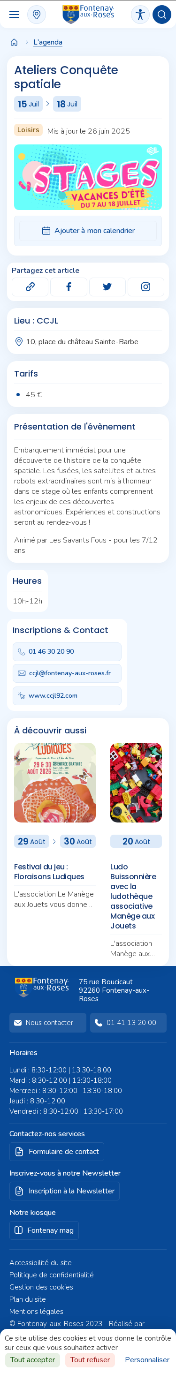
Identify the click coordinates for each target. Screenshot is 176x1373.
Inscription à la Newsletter (72, 1191)
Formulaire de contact (64, 1152)
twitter (107, 287)
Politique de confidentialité (51, 1275)
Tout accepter (32, 1360)
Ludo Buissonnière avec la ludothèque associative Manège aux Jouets (133, 896)
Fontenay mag (50, 1230)
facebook (68, 287)
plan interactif (36, 14)
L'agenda (47, 42)
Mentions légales (36, 1311)
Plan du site (27, 1299)
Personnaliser (147, 1360)
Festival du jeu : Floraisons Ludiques (49, 872)
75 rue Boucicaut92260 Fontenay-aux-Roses (114, 990)
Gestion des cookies (41, 1287)
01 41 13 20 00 (131, 1022)
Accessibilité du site (40, 1262)
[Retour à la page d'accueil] (14, 43)
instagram (146, 287)
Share (30, 287)
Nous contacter (49, 1022)
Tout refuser (90, 1360)
